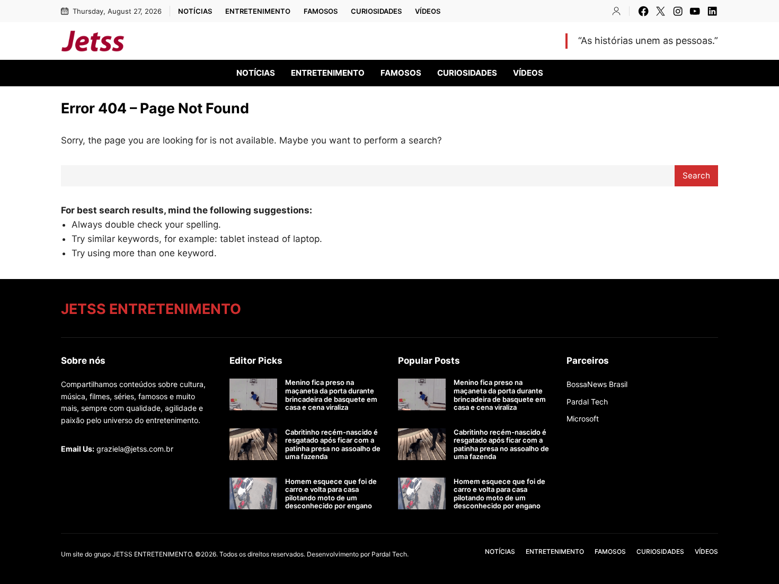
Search (696, 175)
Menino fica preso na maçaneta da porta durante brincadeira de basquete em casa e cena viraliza (331, 395)
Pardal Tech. (390, 554)
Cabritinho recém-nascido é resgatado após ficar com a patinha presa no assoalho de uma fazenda (332, 444)
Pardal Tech (587, 401)
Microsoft (582, 418)
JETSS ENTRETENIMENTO (220, 40)
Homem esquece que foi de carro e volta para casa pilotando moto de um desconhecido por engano (331, 494)
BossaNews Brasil (596, 384)
